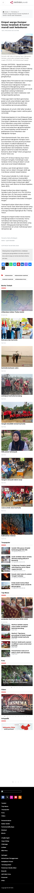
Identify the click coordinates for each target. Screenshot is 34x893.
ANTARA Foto (6, 874)
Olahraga (4, 844)
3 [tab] (17, 687)
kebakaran (9, 275)
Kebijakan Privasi (7, 861)
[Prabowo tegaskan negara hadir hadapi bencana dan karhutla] (17, 328)
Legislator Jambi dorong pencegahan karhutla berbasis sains (15, 367)
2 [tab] (14, 687)
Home (6, 12)
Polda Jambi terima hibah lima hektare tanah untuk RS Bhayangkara (21, 584)
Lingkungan (5, 838)
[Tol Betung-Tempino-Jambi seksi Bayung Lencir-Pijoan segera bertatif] (5, 568)
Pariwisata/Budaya (7, 827)
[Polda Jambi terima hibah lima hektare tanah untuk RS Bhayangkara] (5, 585)
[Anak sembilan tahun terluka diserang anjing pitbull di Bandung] (5, 559)
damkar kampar (7, 279)
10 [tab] (29, 716)
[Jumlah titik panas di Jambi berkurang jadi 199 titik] (5, 550)
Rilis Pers (4, 850)
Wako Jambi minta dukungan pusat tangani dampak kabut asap (14, 479)
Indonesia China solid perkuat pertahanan (16, 775)
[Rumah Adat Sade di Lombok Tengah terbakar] (5, 577)
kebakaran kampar (21, 275)
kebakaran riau (20, 279)
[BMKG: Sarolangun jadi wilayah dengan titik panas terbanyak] (17, 440)
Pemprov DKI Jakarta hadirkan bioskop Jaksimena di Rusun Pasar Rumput (16, 709)
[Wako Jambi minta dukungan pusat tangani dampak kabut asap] (17, 468)
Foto (3, 661)
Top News (5, 593)
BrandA (3, 871)
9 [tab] (26, 716)
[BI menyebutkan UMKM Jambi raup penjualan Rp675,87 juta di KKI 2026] (17, 607)
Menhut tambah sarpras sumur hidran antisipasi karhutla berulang (15, 395)
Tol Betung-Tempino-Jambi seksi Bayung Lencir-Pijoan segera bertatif (21, 567)
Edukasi (4, 830)
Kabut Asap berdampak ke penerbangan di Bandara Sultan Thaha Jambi (16, 311)
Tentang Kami (6, 865)
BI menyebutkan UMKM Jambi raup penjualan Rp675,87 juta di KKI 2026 (14, 618)
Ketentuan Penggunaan (9, 858)
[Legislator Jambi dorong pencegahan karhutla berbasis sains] (17, 356)
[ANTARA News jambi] (19, 2)
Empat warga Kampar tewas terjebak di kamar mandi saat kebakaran (16, 14)
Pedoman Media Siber (9, 868)
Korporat (4, 877)
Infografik (5, 718)
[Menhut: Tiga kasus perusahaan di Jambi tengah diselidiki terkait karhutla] (17, 412)
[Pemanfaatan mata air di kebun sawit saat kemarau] (5, 653)
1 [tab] (12, 687)
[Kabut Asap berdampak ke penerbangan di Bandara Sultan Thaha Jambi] (17, 300)
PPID (3, 880)
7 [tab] (21, 716)
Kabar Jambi (5, 824)
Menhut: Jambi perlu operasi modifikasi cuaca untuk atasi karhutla (15, 507)
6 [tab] (18, 716)
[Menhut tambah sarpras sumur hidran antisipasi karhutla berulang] (17, 384)
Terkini (3, 803)
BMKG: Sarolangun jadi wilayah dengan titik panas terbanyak (15, 451)
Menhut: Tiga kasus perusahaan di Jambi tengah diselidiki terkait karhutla (16, 423)
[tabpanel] (17, 675)
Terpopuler (5, 542)
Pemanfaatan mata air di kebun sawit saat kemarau (15, 681)
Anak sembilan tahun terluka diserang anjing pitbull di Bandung (22, 558)
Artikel (3, 847)
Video (3, 689)
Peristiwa (14, 12)
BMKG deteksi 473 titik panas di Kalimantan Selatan (12, 535)
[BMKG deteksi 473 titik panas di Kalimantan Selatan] (17, 524)
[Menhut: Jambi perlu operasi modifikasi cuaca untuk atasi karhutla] (17, 496)
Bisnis (3, 833)
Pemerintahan (6, 820)
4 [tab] (20, 687)
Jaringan (4, 855)
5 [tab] (22, 687)
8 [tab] (24, 716)
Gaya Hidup (5, 841)
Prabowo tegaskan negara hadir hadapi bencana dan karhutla (16, 339)
